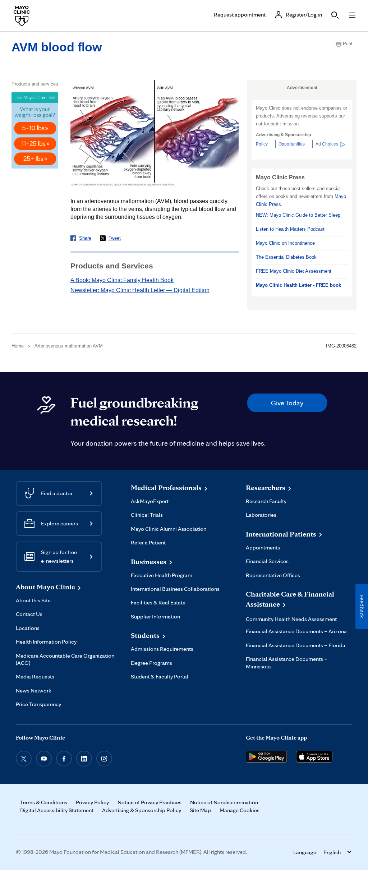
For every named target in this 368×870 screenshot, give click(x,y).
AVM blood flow (57, 47)
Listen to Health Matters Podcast (290, 229)
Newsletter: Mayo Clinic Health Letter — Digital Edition (140, 290)
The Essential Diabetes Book (286, 257)
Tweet (115, 238)
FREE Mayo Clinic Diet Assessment (293, 271)
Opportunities (292, 144)
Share (85, 238)
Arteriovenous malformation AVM (68, 346)
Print (348, 43)
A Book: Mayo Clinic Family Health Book (122, 280)
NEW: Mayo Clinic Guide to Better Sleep (298, 215)
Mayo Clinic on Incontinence (285, 243)
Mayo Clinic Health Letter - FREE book (298, 285)
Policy (262, 144)
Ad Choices (327, 144)
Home (18, 346)
